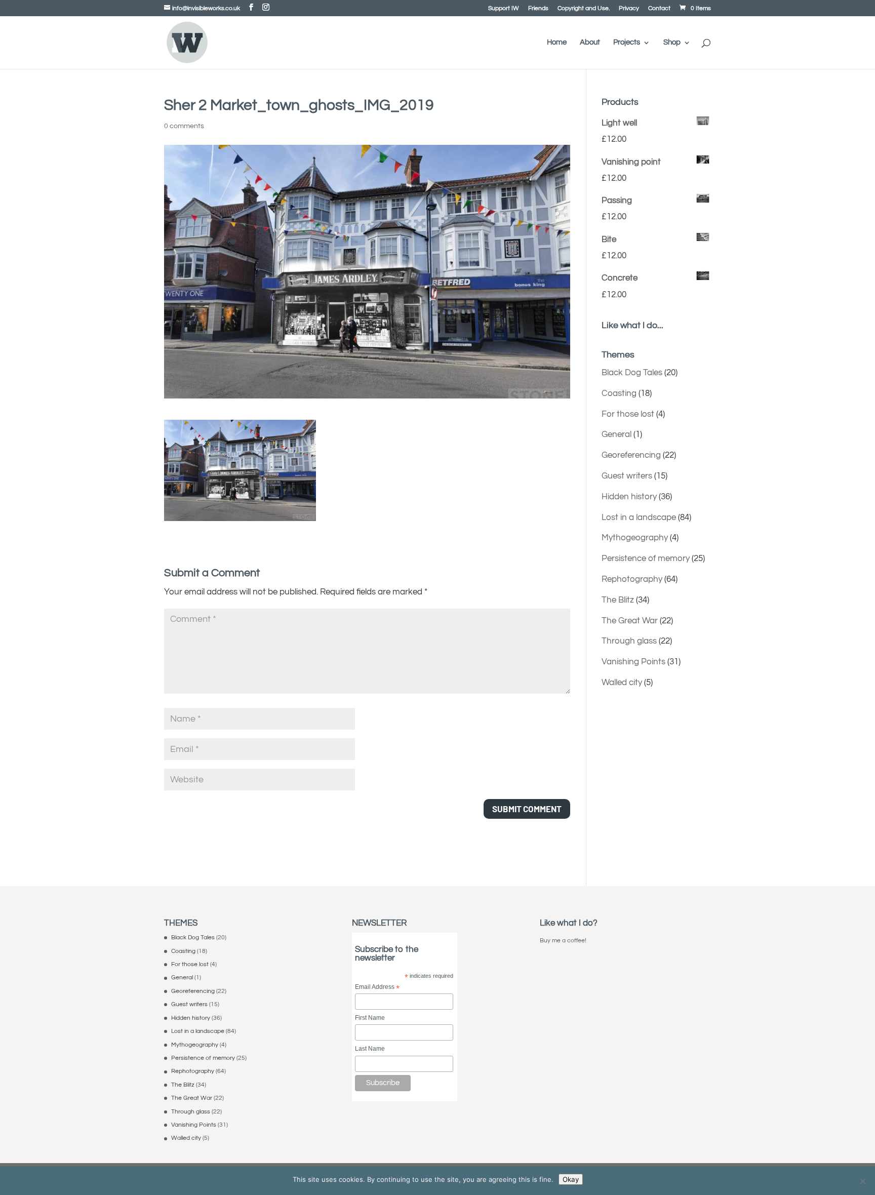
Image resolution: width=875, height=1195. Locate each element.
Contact (659, 9)
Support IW (503, 9)
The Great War (630, 620)
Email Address (377, 987)
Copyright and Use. (584, 9)
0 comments (184, 126)
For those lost (628, 414)
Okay (571, 1179)
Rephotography (632, 579)
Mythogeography (635, 537)
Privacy (629, 9)
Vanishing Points (633, 661)
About (590, 42)
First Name (370, 1017)
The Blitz (618, 600)
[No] (862, 1181)
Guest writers (627, 476)
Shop (672, 42)
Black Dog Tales (632, 372)
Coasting (619, 393)
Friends (538, 9)
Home (557, 42)
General (616, 434)
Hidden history (629, 496)
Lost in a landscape (639, 517)
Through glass (629, 641)
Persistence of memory (646, 558)
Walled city (622, 682)
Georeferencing (631, 455)
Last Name (370, 1048)
